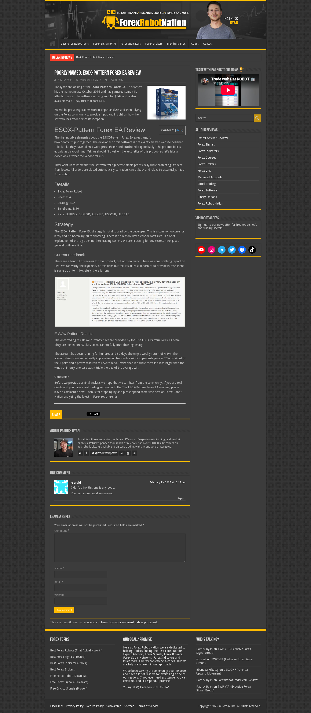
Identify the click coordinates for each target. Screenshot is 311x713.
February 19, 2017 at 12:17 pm (168, 482)
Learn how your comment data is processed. (129, 622)
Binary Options (207, 197)
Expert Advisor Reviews (213, 138)
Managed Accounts (210, 177)
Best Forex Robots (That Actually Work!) (76, 650)
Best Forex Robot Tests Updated (95, 57)
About (194, 43)
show (179, 130)
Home (52, 43)
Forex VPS (204, 170)
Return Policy (95, 706)
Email (59, 581)
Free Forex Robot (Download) (69, 675)
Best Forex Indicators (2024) (68, 663)
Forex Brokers (153, 43)
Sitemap (129, 706)
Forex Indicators (131, 43)
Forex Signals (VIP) (104, 43)
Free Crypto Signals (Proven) (68, 688)
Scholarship (113, 706)
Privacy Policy (75, 706)
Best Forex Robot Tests (75, 43)
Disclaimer (56, 706)
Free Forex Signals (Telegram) (69, 682)
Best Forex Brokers (62, 669)
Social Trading (207, 183)
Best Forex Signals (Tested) (67, 656)
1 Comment (116, 79)
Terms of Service (147, 706)
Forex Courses (207, 157)
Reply (180, 498)
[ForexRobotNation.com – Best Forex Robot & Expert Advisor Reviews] (155, 20)
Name (59, 568)
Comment (61, 530)
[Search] (257, 118)
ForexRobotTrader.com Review (237, 680)
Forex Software (207, 190)
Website (59, 595)
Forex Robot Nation (210, 203)
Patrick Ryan (65, 79)
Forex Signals (206, 144)
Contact (207, 43)
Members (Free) (176, 43)
